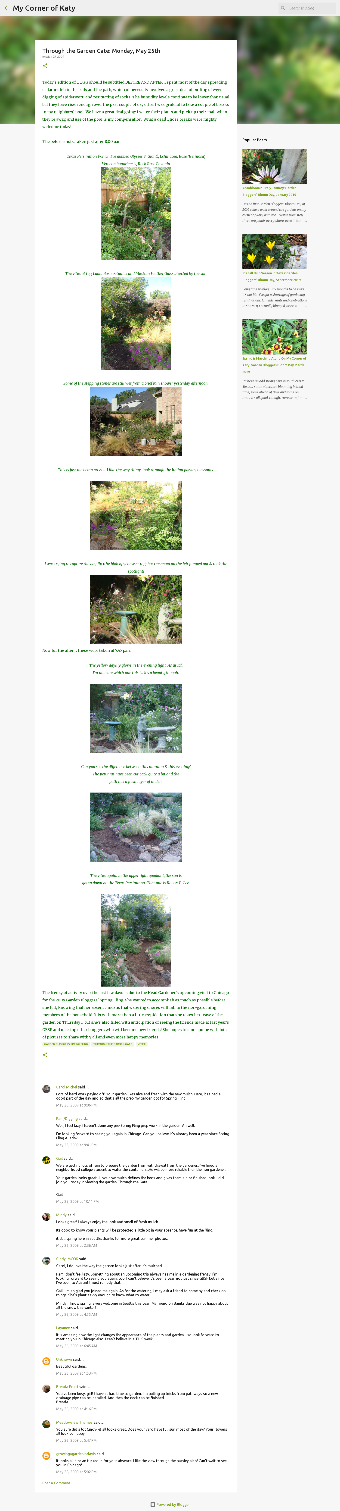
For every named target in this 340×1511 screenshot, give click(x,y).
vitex (142, 1044)
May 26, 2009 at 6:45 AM (76, 1346)
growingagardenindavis (76, 1454)
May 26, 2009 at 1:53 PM (76, 1373)
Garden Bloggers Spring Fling (66, 1044)
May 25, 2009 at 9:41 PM (76, 1145)
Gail (59, 1158)
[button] (45, 66)
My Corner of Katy (44, 8)
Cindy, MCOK (67, 1259)
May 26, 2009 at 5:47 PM (76, 1440)
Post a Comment (56, 1483)
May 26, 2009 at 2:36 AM (76, 1245)
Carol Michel (66, 1087)
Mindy (61, 1215)
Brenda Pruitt (67, 1387)
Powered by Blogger (173, 1504)
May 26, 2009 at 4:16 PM (76, 1409)
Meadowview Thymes (74, 1422)
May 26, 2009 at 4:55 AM (76, 1314)
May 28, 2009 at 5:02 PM (76, 1472)
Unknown (64, 1359)
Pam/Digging (67, 1118)
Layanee (63, 1328)
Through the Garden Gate (112, 1044)
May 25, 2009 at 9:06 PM (76, 1105)
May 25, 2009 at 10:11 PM (77, 1201)
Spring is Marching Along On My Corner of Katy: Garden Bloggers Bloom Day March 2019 (274, 365)
